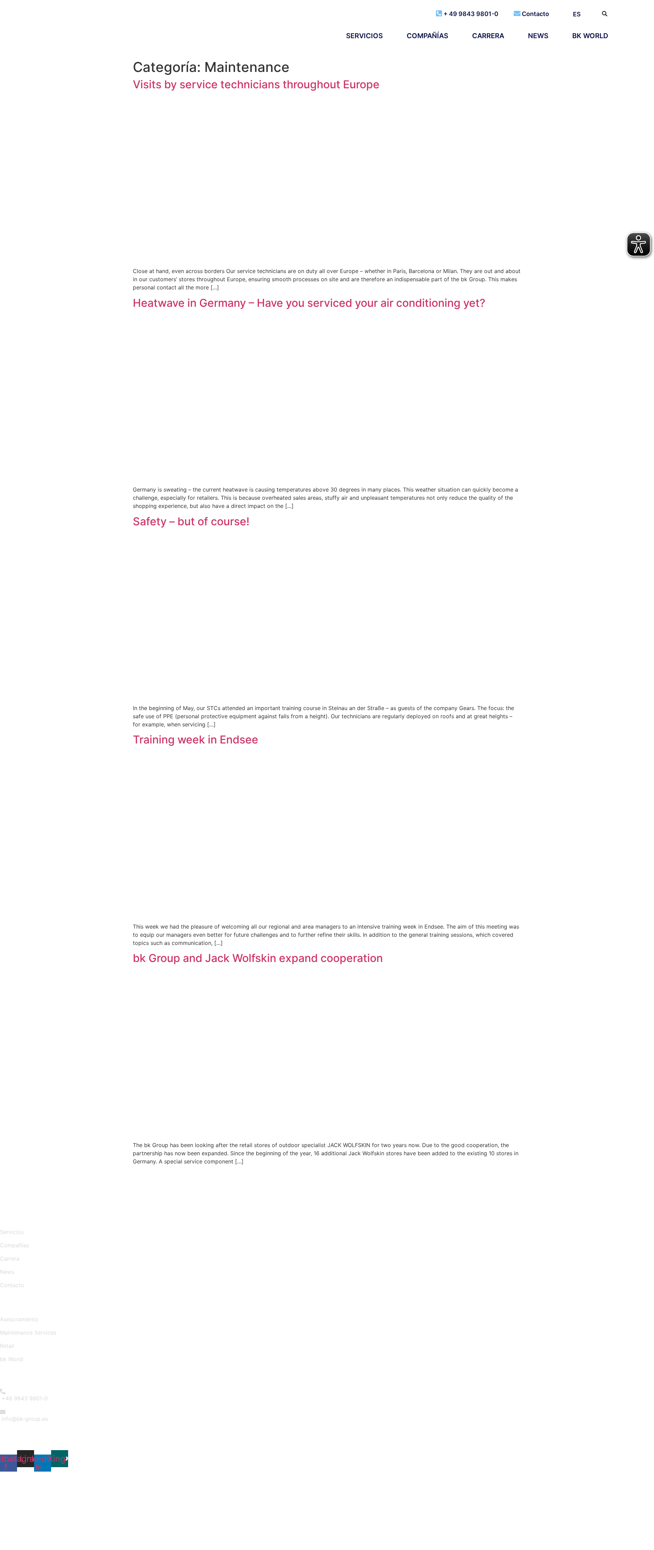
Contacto (535, 13)
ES (577, 14)
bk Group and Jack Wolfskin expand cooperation (258, 958)
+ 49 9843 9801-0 (470, 13)
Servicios (364, 36)
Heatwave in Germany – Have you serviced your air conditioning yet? (309, 303)
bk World (590, 36)
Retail (7, 1345)
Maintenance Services (28, 1332)
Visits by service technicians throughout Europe (256, 84)
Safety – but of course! (191, 521)
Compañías (427, 36)
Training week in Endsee (195, 739)
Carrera (488, 36)
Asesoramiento (19, 1319)
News (538, 36)
